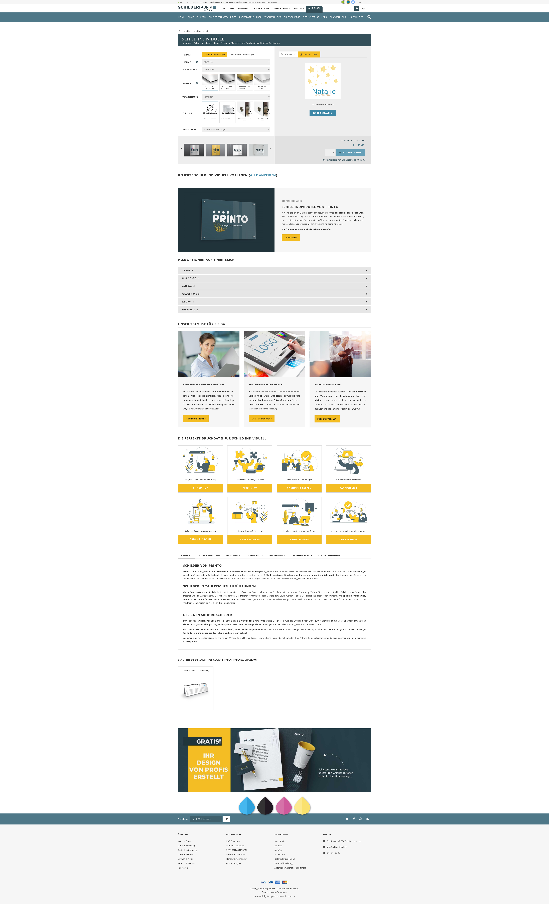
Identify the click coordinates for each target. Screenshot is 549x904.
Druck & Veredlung (186, 845)
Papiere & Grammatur (236, 854)
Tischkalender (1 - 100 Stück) (195, 670)
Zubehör (187, 113)
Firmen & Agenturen (235, 845)
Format (186, 54)
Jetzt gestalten (322, 113)
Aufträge (278, 850)
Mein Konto (366, 2)
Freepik (270, 896)
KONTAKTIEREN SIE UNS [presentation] (329, 555)
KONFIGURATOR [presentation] (255, 555)
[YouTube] (360, 819)
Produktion (189, 129)
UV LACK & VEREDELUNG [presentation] (209, 555)
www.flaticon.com (288, 896)
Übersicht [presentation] (186, 555)
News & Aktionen (186, 854)
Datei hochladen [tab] (310, 54)
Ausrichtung (189, 69)
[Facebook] (354, 819)
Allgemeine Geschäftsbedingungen (290, 867)
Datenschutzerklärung (284, 859)
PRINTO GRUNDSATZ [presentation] (302, 555)
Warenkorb (279, 854)
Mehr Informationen (195, 418)
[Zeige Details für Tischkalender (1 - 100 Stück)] (195, 689)
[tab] (186, 555)
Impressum (183, 867)
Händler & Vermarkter (236, 859)
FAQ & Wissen (233, 841)
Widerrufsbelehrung (283, 863)
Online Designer (233, 863)
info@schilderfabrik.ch (337, 847)
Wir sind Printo (184, 841)
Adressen (278, 845)
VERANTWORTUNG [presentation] (277, 555)
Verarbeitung (190, 97)
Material (187, 83)
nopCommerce (280, 892)
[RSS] (367, 819)
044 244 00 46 (253, 2)
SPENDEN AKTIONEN (236, 850)
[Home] (179, 31)
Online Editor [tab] (289, 54)
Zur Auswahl (290, 237)
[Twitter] (347, 819)
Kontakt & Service (186, 863)
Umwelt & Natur (185, 859)
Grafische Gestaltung (187, 850)
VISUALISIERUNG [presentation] (233, 555)
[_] (224, 8)
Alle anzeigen (263, 175)
